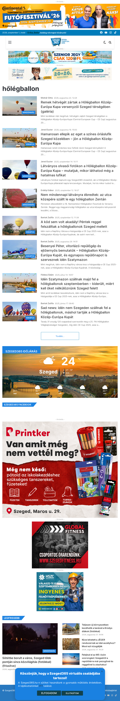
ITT (41, 685)
